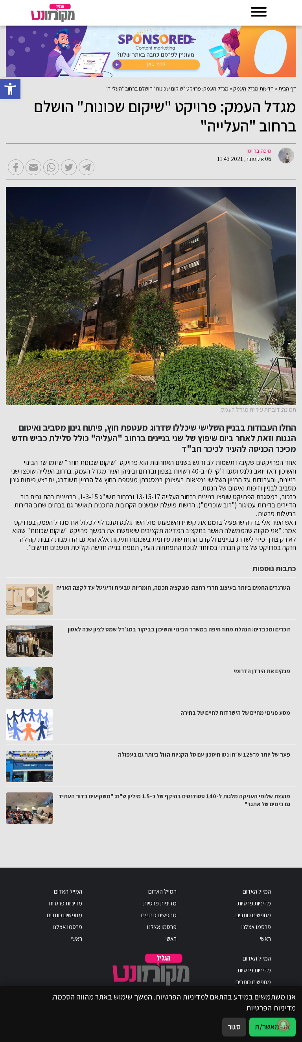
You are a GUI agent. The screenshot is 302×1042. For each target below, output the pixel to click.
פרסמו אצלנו (256, 927)
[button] (10, 89)
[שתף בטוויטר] (69, 167)
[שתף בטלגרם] (86, 167)
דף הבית (287, 88)
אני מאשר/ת (272, 1027)
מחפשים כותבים (253, 915)
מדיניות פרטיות (254, 903)
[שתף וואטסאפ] (51, 167)
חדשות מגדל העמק (253, 88)
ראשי (265, 938)
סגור (234, 1027)
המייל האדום (257, 891)
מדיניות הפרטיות (271, 1008)
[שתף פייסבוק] (16, 167)
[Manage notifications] (283, 1024)
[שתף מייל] (33, 167)
